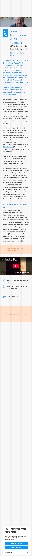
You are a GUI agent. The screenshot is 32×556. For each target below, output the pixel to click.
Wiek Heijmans (8, 147)
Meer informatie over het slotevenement (14, 249)
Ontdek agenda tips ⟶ (16, 314)
